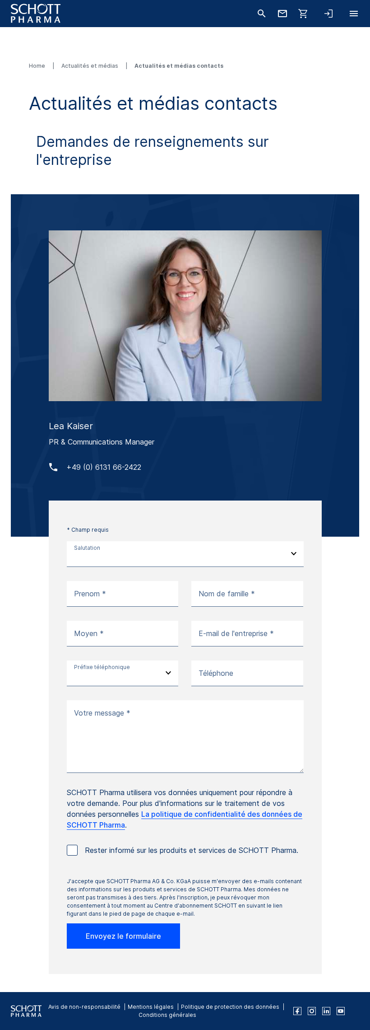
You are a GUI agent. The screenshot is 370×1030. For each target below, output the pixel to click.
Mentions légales (151, 1006)
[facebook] (297, 1011)
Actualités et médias (90, 65)
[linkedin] (326, 1011)
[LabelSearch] (261, 13)
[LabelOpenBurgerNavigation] (353, 13)
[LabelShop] (303, 13)
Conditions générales (167, 1014)
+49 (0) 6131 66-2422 (103, 467)
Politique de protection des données (230, 1006)
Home (37, 65)
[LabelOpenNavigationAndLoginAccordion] (328, 13)
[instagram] (312, 1011)
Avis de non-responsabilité (84, 1006)
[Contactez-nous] (282, 13)
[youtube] (341, 1011)
